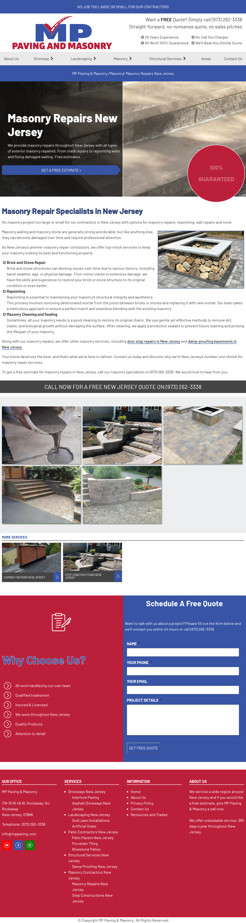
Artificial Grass (84, 826)
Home (136, 791)
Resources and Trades (149, 814)
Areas (206, 58)
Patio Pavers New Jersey (93, 837)
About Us (11, 58)
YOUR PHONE (139, 662)
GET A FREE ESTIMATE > (61, 170)
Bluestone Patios (86, 849)
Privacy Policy (142, 803)
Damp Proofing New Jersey (94, 866)
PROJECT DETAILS (144, 700)
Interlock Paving (85, 797)
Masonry (117, 73)
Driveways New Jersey (87, 791)
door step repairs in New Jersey (153, 341)
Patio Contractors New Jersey (93, 832)
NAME (133, 643)
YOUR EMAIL (137, 681)
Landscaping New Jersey (89, 814)
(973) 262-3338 (184, 386)
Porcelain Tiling (85, 843)
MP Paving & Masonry (89, 73)
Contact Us (233, 58)
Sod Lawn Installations (91, 820)
